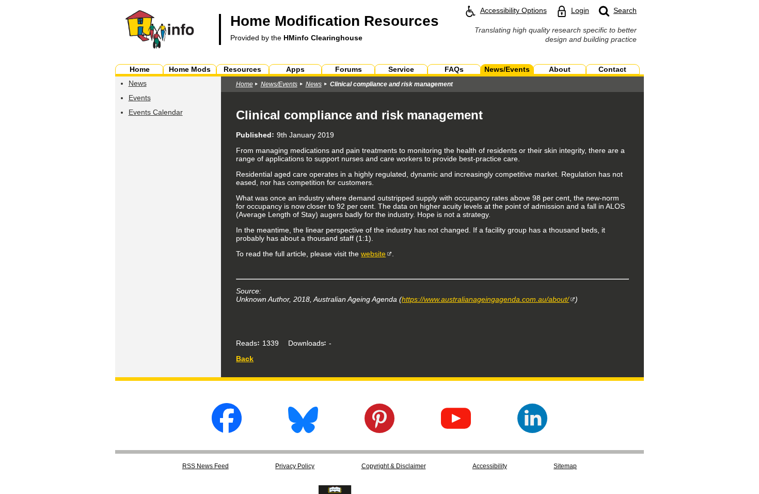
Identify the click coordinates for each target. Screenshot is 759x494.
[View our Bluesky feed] (303, 430)
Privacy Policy (294, 466)
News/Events (279, 84)
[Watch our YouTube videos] (456, 430)
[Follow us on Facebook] (227, 430)
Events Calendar (156, 112)
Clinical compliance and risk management (391, 84)
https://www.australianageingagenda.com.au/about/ (485, 299)
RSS (205, 466)
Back (245, 358)
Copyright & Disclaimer (393, 466)
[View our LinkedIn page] (532, 430)
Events (140, 98)
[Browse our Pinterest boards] (379, 430)
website (373, 254)
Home (244, 84)
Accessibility (489, 466)
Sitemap (565, 466)
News (138, 83)
